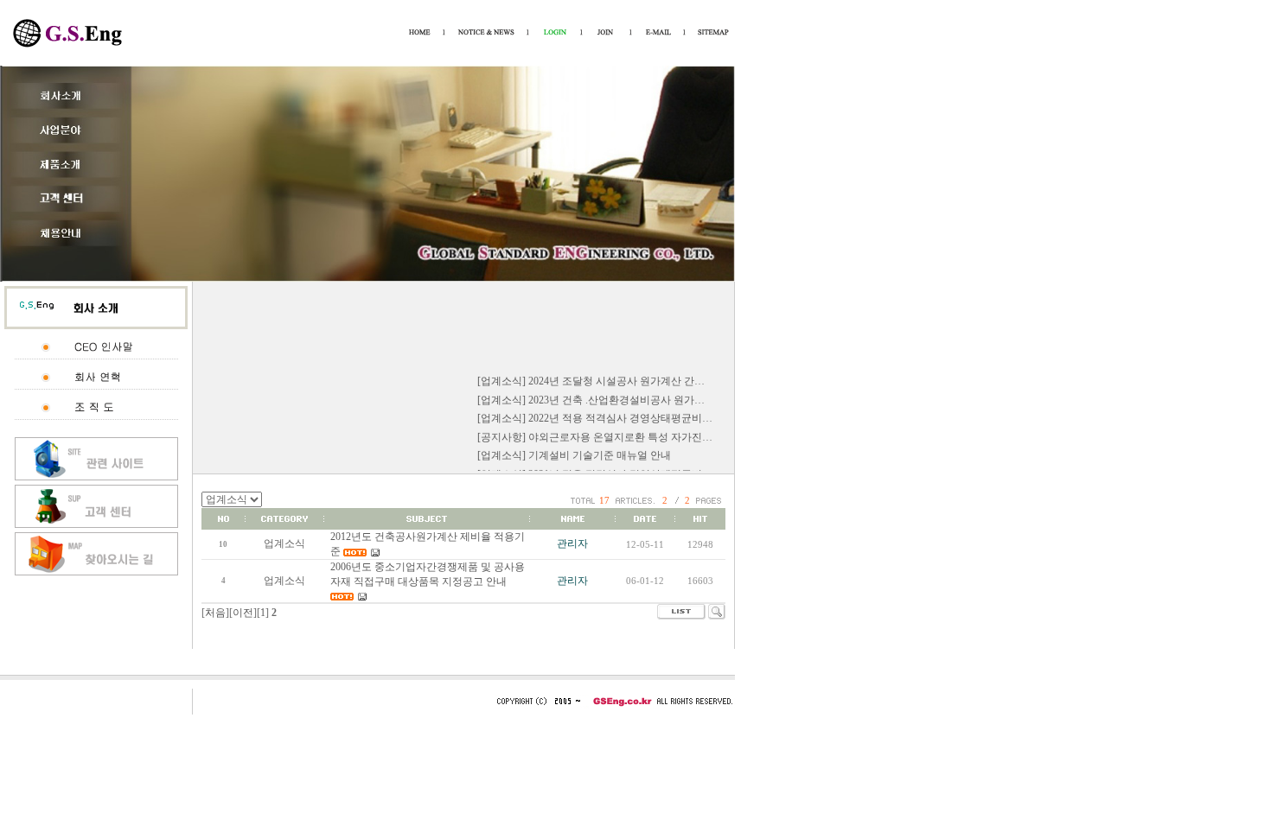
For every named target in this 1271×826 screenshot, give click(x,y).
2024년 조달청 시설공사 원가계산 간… (616, 378)
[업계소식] (501, 378)
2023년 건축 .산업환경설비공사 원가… (616, 397)
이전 (243, 613)
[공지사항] (501, 434)
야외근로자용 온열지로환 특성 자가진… (620, 434)
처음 (215, 613)
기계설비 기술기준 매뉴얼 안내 (599, 453)
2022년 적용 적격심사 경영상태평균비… (620, 415)
